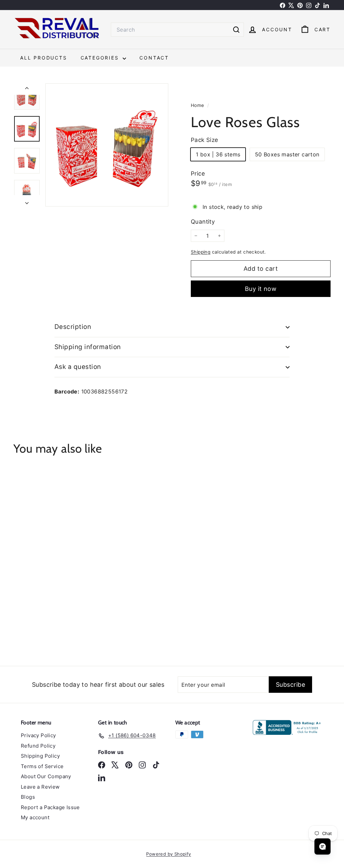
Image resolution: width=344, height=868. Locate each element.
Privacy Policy (38, 735)
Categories (101, 58)
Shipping (200, 252)
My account (35, 817)
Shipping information (87, 347)
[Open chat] (322, 846)
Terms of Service (42, 766)
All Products (43, 58)
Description (72, 327)
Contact (154, 58)
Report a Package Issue (50, 807)
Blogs (28, 797)
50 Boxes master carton (287, 154)
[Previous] (26, 89)
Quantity (203, 221)
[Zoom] (107, 145)
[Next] (26, 200)
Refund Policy (38, 746)
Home (198, 105)
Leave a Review (40, 787)
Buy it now (261, 288)
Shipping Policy (40, 756)
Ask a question (77, 367)
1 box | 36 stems (218, 154)
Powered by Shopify (168, 854)
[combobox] (177, 30)
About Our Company (46, 776)
